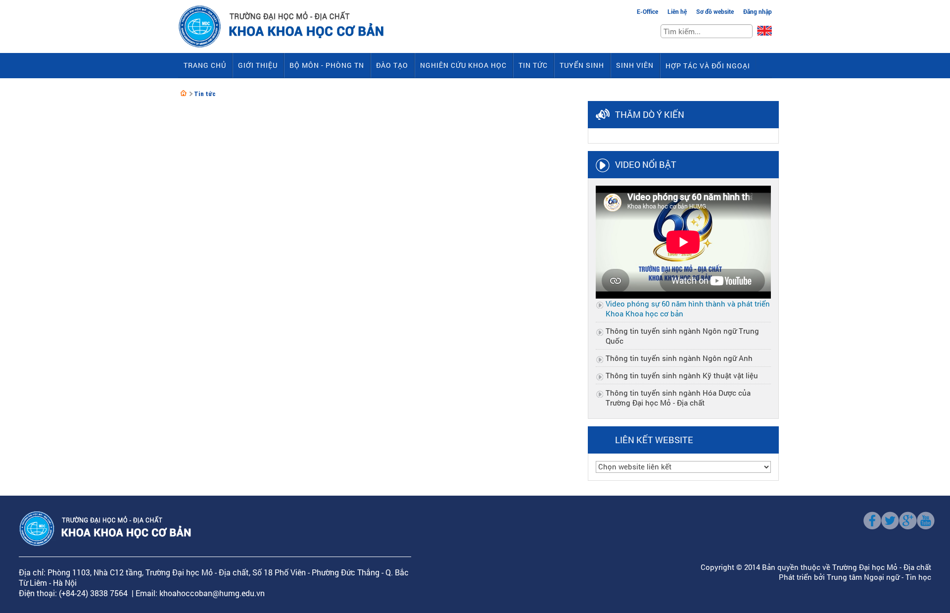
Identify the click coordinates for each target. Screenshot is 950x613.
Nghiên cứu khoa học (463, 65)
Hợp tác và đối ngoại (707, 65)
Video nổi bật (645, 164)
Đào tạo (392, 65)
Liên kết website (654, 440)
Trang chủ (205, 65)
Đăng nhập (757, 11)
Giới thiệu (258, 65)
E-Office (647, 11)
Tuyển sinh (582, 65)
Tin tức (533, 65)
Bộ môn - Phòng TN (326, 65)
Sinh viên (635, 65)
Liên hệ (677, 11)
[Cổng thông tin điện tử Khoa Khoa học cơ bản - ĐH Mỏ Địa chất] (184, 93)
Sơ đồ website (715, 11)
